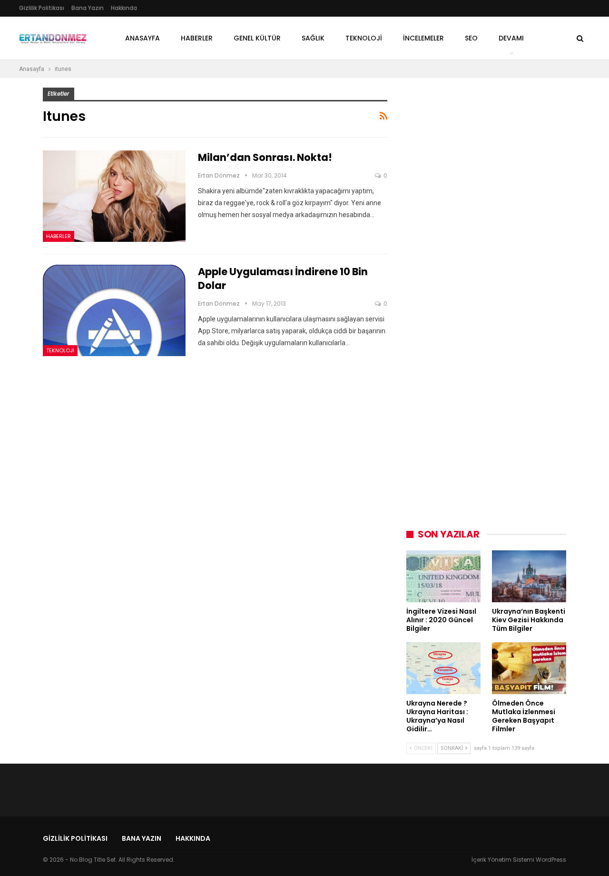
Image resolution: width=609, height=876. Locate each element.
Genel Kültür (257, 38)
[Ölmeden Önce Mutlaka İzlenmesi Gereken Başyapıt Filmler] (529, 668)
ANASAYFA (142, 38)
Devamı (511, 38)
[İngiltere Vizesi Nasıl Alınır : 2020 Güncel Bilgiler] (443, 576)
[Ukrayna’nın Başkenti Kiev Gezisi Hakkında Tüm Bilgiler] (529, 576)
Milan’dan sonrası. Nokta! (265, 157)
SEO (471, 38)
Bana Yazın (87, 8)
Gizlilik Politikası (41, 8)
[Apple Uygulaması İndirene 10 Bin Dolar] (114, 310)
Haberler (197, 38)
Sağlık (313, 38)
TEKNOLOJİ (363, 38)
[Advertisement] (477, 230)
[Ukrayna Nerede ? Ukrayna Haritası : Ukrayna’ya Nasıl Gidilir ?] (443, 668)
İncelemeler (423, 38)
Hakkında (124, 8)
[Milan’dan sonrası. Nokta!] (114, 196)
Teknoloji (60, 350)
